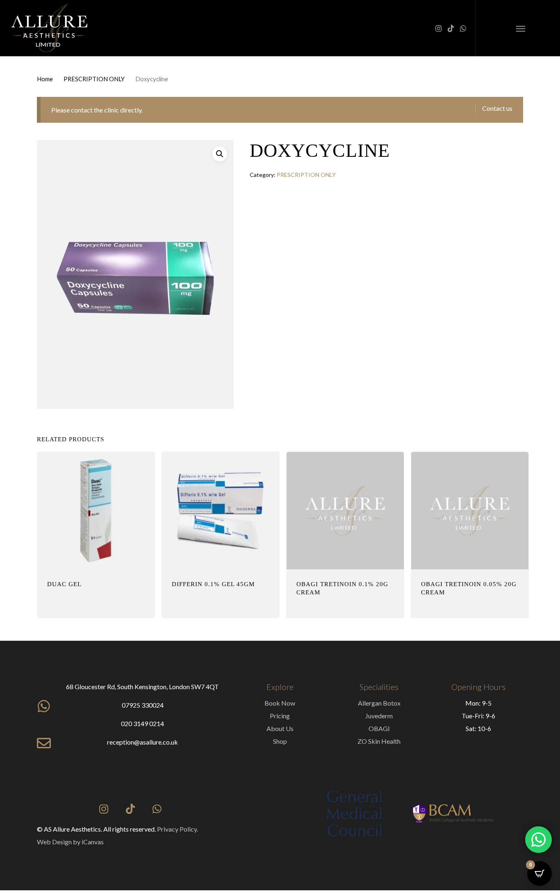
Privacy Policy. (177, 829)
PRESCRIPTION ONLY (94, 79)
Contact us (497, 108)
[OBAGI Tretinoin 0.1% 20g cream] (345, 511)
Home (45, 79)
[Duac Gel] (96, 511)
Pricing (280, 716)
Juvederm (379, 716)
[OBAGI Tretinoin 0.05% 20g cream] (470, 511)
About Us (280, 728)
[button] (520, 28)
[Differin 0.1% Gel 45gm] (221, 511)
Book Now (279, 703)
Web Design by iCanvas (70, 842)
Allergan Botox (379, 703)
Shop (280, 741)
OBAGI (379, 728)
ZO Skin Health (379, 741)
